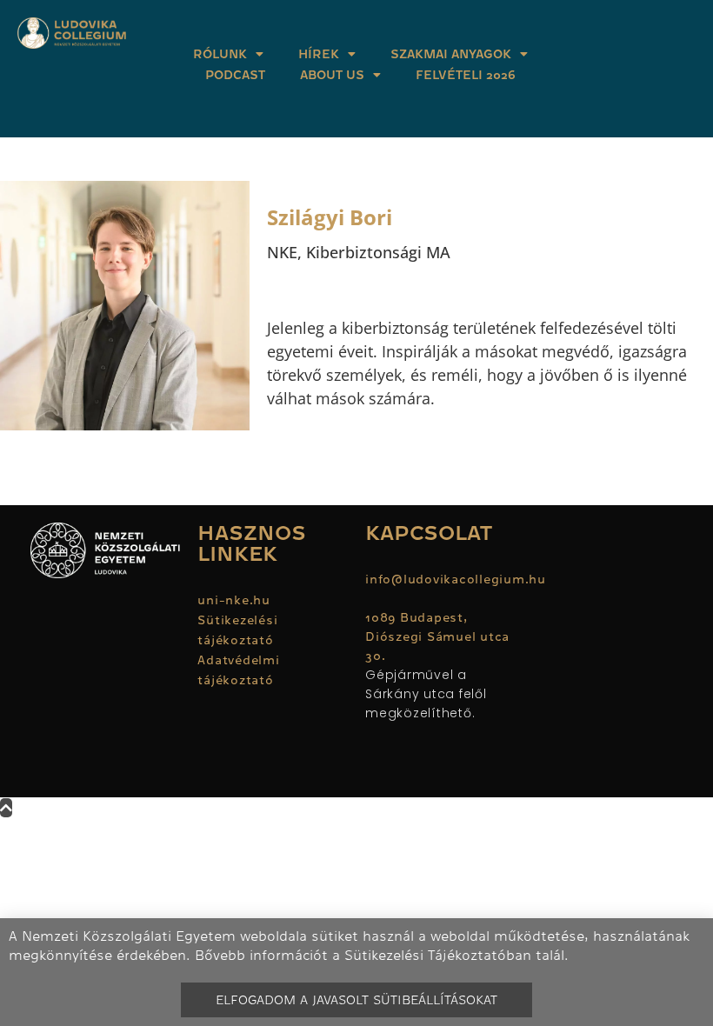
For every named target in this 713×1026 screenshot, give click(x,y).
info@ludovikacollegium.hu (457, 579)
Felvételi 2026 (466, 75)
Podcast (235, 75)
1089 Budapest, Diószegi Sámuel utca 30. (437, 636)
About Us (332, 75)
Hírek (318, 54)
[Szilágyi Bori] (125, 305)
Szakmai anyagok (450, 54)
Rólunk (220, 54)
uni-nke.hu (233, 600)
